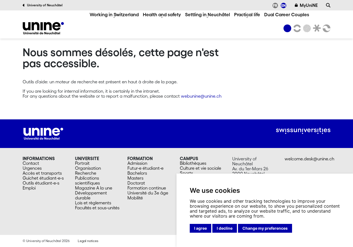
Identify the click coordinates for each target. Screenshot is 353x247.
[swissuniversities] (303, 131)
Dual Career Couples (286, 14)
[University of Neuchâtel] (287, 28)
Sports (186, 173)
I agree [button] (200, 228)
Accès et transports (42, 173)
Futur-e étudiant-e (145, 168)
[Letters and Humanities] (296, 28)
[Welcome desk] (43, 28)
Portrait (82, 163)
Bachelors (137, 173)
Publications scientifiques (87, 180)
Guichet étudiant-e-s (43, 177)
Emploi (29, 187)
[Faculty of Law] (316, 28)
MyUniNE (309, 5)
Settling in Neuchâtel (207, 14)
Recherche (85, 173)
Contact (31, 163)
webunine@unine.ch (201, 96)
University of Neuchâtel (45, 5)
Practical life (247, 14)
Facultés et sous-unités (97, 207)
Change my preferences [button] (265, 228)
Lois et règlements (93, 202)
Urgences (32, 168)
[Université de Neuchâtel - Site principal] (43, 133)
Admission (137, 163)
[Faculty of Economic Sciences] (326, 28)
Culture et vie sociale (200, 168)
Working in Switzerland (114, 14)
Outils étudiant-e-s (41, 182)
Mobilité (135, 197)
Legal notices (88, 241)
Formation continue (146, 187)
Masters (135, 177)
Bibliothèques (193, 163)
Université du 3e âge (147, 192)
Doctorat (136, 182)
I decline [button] (224, 228)
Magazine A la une (93, 187)
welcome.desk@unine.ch (309, 158)
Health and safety (162, 14)
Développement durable (91, 195)
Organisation (88, 168)
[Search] (328, 5)
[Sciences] (306, 28)
